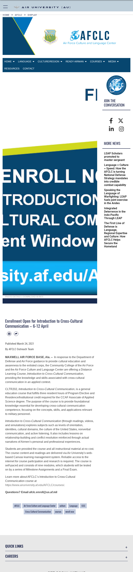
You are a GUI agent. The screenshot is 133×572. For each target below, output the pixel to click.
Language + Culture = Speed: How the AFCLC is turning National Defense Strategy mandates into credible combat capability (116, 174)
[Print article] (9, 333)
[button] (5, 7)
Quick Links (14, 546)
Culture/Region (49, 61)
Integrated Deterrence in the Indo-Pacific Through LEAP (115, 213)
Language (25, 61)
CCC (83, 505)
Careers (11, 556)
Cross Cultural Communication (38, 511)
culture (62, 505)
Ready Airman (75, 61)
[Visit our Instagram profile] (121, 129)
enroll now (69, 511)
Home (8, 61)
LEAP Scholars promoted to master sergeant (114, 157)
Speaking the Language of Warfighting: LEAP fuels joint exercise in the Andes (116, 196)
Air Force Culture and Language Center (39, 505)
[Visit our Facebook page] (111, 121)
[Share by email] (16, 333)
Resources (11, 68)
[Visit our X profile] (120, 121)
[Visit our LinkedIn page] (111, 129)
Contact (28, 68)
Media (112, 61)
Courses (96, 61)
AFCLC (17, 505)
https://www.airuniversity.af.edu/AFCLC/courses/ (34, 485)
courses (58, 511)
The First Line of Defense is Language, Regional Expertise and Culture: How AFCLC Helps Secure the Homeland (115, 235)
